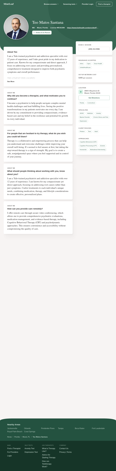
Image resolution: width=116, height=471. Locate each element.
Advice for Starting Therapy (48, 456)
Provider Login (87, 4)
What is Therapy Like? (48, 450)
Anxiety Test (29, 448)
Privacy (62, 452)
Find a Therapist (13, 448)
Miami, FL (26, 437)
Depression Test (31, 452)
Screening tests (69, 4)
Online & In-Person (43, 32)
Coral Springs (29, 432)
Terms (69, 452)
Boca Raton (79, 428)
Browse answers (50, 4)
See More (10, 81)
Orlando (27, 428)
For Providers (12, 452)
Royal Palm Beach (14, 432)
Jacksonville (12, 428)
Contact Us (63, 448)
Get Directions (94, 98)
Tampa (60, 428)
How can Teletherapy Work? (46, 464)
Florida (17, 437)
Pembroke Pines (47, 428)
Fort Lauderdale (98, 428)
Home (9, 437)
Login (9, 456)
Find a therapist (104, 4)
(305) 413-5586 (94, 49)
